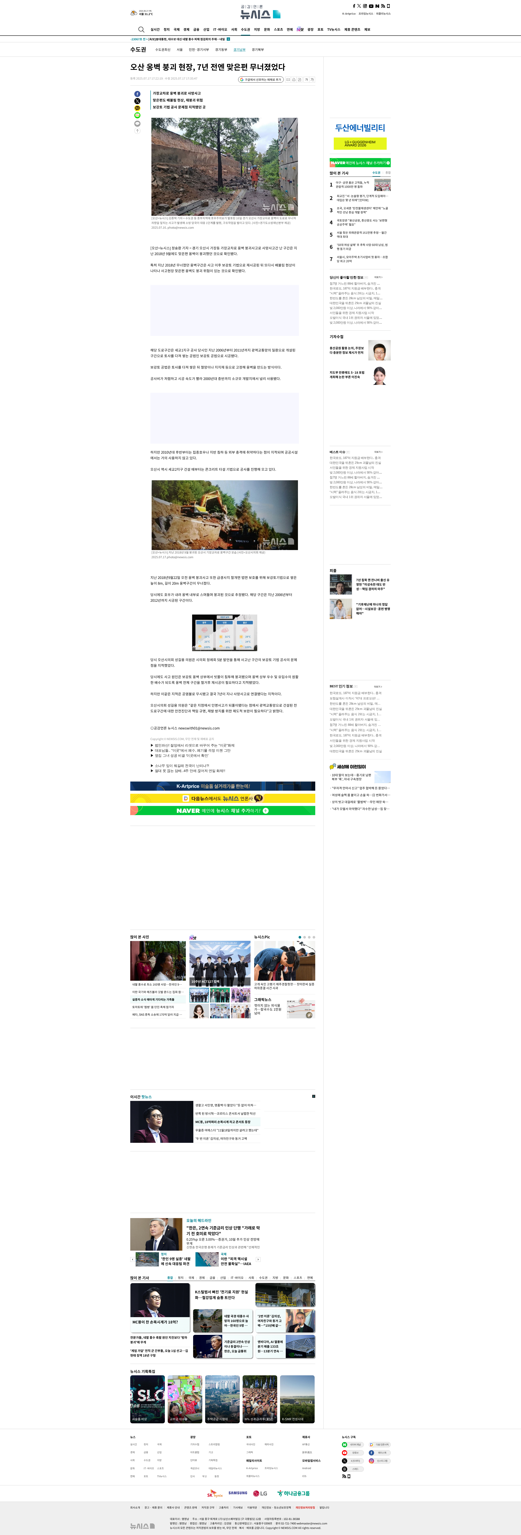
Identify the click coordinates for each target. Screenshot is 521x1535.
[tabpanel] (284, 966)
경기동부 (221, 49)
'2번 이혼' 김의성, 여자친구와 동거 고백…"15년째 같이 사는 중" (270, 1321)
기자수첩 (337, 336)
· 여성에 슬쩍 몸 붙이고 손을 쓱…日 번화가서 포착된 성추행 (360, 795)
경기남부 (239, 49)
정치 (167, 29)
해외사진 (269, 1444)
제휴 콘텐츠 (352, 29)
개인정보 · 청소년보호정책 (276, 1507)
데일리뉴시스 (215, 1468)
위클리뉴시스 (383, 13)
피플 (333, 570)
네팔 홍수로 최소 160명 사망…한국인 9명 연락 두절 (159, 984)
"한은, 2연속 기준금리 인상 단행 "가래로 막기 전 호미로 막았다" (223, 1230)
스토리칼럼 (214, 1444)
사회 (234, 29)
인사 (192, 1476)
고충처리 (224, 1507)
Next (258, 1259)
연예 (290, 29)
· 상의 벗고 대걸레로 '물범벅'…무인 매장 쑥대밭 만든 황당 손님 (360, 802)
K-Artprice (349, 13)
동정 (217, 1476)
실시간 (155, 29)
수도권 (245, 29)
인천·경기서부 (199, 49)
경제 (186, 29)
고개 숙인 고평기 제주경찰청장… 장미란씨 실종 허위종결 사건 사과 (284, 986)
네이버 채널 (355, 1444)
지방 (257, 29)
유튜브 (355, 1452)
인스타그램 (382, 1461)
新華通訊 (307, 1452)
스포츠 (278, 29)
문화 (267, 29)
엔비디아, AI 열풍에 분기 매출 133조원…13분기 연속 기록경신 (270, 1347)
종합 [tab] (388, 172)
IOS (304, 1476)
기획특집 (213, 1460)
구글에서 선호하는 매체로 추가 (263, 80)
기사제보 (238, 1507)
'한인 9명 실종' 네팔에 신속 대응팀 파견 (176, 1261)
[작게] (306, 80)
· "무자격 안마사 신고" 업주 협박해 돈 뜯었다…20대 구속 (360, 788)
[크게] (312, 80)
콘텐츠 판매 (190, 1507)
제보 (367, 29)
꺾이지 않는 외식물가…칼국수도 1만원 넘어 (267, 1009)
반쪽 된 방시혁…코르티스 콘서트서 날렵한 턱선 (225, 1113)
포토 (320, 29)
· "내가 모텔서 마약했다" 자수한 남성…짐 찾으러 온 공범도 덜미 (360, 809)
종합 (170, 1277)
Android (306, 1468)
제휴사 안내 (173, 1507)
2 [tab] (304, 937)
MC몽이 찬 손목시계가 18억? (155, 1322)
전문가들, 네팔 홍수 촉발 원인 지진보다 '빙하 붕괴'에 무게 (158, 1339)
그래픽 (249, 1452)
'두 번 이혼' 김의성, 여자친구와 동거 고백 (221, 1138)
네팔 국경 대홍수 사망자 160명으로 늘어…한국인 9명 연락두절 (237, 1321)
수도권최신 (163, 49)
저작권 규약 (207, 1507)
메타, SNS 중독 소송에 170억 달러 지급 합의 (158, 1014)
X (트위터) (355, 1461)
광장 (311, 29)
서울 (180, 49)
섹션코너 (194, 1468)
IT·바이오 (220, 29)
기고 (211, 1452)
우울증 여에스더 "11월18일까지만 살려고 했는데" (226, 1130)
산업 (206, 29)
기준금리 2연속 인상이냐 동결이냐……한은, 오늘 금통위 (237, 1346)
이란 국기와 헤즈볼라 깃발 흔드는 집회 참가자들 (159, 992)
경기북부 (258, 49)
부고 (204, 1476)
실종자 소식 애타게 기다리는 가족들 (153, 999)
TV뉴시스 (333, 29)
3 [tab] (309, 937)
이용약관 (252, 1507)
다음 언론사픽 (382, 1444)
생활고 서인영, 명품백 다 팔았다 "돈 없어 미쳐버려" (226, 1105)
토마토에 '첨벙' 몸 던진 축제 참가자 (153, 1007)
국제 (177, 29)
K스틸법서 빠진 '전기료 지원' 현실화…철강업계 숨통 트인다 (221, 1294)
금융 (196, 29)
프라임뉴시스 (366, 13)
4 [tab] (314, 937)
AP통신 (306, 1444)
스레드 (355, 1469)
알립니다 (324, 1507)
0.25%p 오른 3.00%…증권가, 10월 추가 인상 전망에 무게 (222, 1241)
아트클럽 (194, 1452)
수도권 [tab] (376, 172)
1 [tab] (300, 937)
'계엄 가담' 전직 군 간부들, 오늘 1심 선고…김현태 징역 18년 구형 (159, 1353)
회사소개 (135, 1507)
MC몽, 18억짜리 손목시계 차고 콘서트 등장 (222, 1122)
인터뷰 (193, 1460)
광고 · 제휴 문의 (153, 1507)
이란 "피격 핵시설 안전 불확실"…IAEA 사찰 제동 (236, 1263)
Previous (132, 1259)
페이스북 (382, 1452)
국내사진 (250, 1444)
